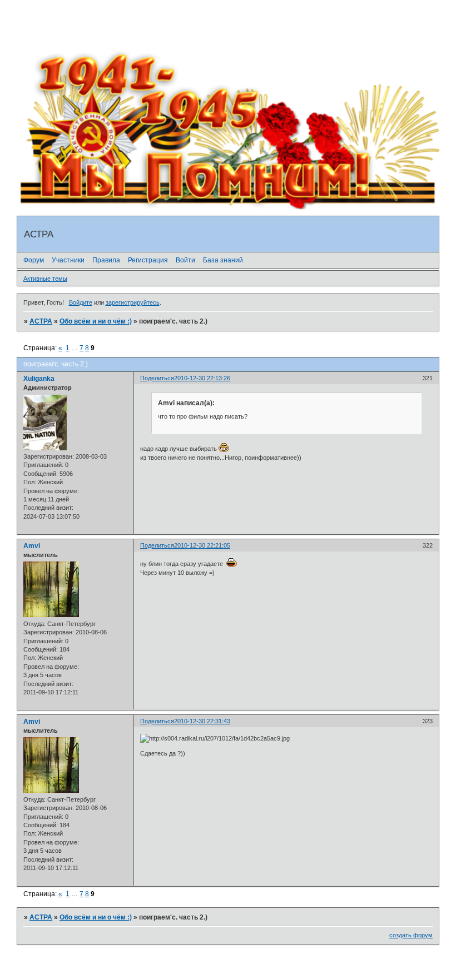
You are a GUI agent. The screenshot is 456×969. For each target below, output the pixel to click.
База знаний (223, 260)
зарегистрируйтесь (133, 302)
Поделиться (157, 378)
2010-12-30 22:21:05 (202, 545)
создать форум (411, 935)
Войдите (80, 302)
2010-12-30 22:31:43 (202, 721)
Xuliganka (38, 378)
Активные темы (45, 278)
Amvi (31, 546)
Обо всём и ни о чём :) (96, 321)
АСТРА (40, 321)
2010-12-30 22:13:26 (202, 378)
